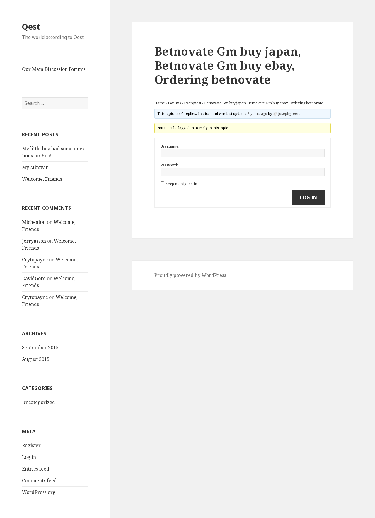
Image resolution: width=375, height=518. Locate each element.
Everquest (192, 102)
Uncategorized (38, 402)
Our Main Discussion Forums (54, 69)
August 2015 (36, 359)
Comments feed (39, 480)
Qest (31, 26)
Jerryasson (34, 241)
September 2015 (40, 347)
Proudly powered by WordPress (190, 275)
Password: (169, 165)
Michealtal (34, 222)
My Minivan (35, 167)
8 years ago (257, 113)
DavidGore (34, 278)
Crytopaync (35, 259)
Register (31, 445)
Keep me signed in (181, 183)
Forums (174, 102)
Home (159, 102)
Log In (308, 197)
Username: (170, 146)
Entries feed (35, 469)
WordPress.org (39, 492)
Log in (29, 457)
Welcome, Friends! (43, 179)
